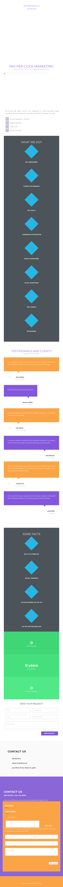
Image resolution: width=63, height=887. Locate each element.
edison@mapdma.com (32, 6)
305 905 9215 (31, 9)
